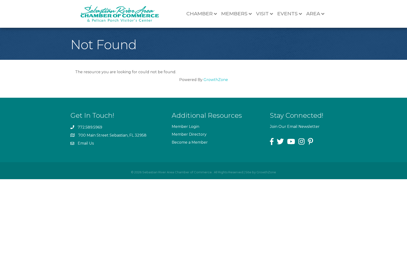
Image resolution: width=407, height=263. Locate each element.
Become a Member (190, 142)
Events (287, 13)
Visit (262, 13)
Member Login (185, 126)
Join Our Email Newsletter (295, 126)
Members (234, 13)
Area (313, 13)
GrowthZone (216, 79)
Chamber (199, 13)
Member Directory (189, 134)
